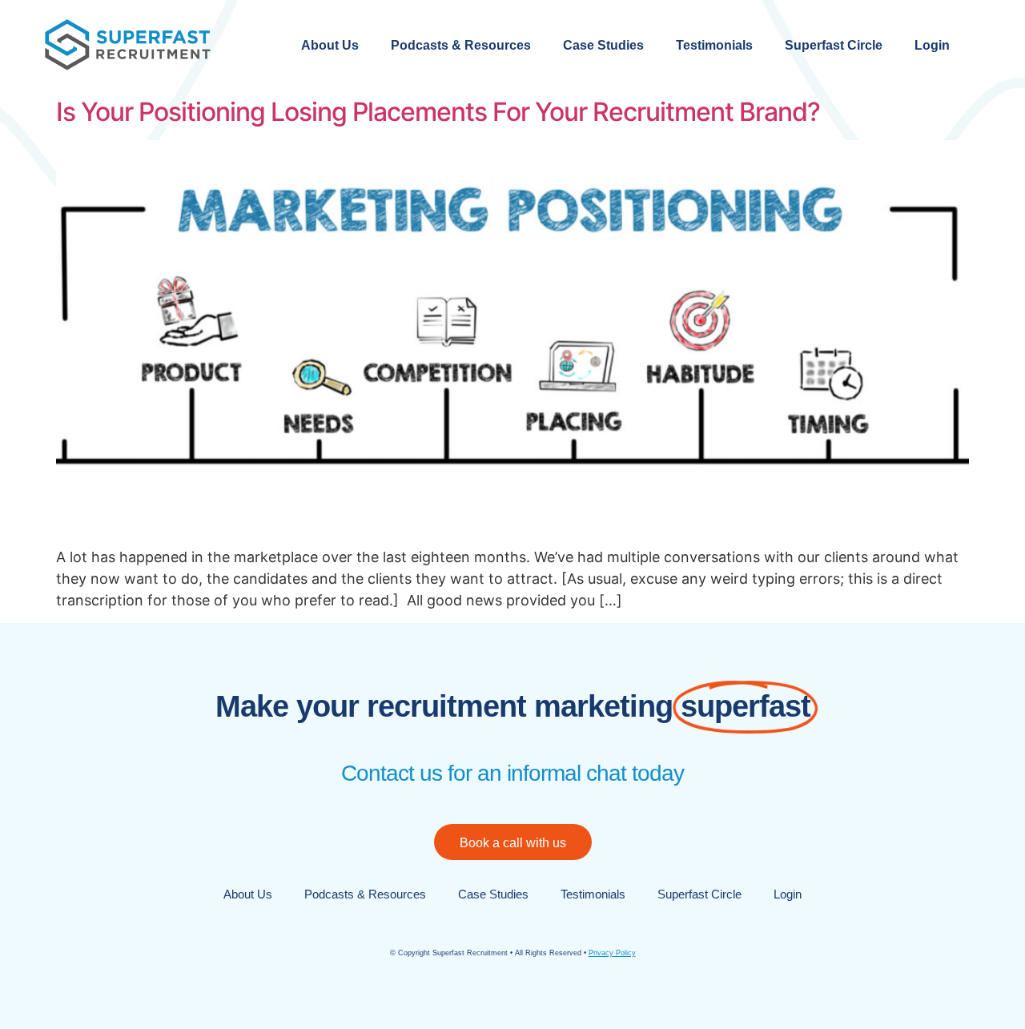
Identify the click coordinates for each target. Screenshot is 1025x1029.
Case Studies (603, 45)
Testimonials (714, 45)
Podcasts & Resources (461, 45)
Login (932, 45)
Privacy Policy (612, 953)
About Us (330, 45)
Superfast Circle (833, 45)
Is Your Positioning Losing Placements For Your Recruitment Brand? (438, 111)
